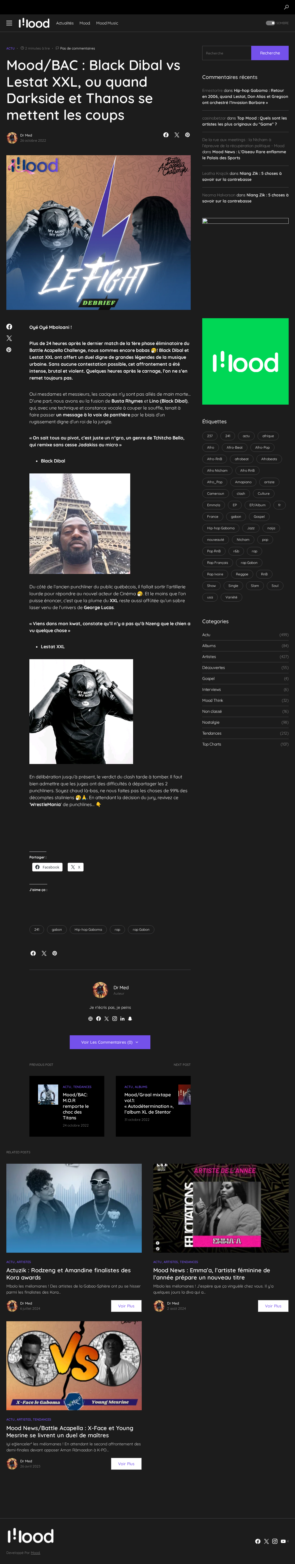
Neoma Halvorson (218, 195)
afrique (268, 436)
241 (36, 929)
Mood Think (212, 700)
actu (246, 436)
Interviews (211, 689)
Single (233, 585)
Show (211, 585)
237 (210, 436)
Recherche (270, 53)
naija (271, 528)
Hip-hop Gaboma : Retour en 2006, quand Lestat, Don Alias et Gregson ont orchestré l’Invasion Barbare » (245, 96)
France (212, 516)
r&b (236, 551)
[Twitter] (266, 1541)
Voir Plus (126, 1306)
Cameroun (215, 493)
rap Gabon (141, 929)
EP (235, 505)
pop (265, 539)
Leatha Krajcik (215, 173)
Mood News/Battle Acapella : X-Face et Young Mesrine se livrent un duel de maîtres (69, 1431)
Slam (255, 585)
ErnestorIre (212, 90)
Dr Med (26, 135)
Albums (141, 1087)
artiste (269, 482)
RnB (264, 574)
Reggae (242, 574)
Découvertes (213, 667)
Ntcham (243, 539)
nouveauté (215, 539)
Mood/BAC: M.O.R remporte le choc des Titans (76, 1106)
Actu (10, 48)
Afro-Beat (235, 447)
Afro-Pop (262, 447)
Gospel (259, 516)
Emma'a (213, 505)
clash (241, 493)
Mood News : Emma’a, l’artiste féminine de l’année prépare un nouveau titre (211, 1274)
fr (279, 505)
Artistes (209, 656)
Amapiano (243, 482)
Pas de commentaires (77, 48)
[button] (286, 7)
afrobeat (242, 459)
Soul (275, 585)
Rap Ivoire (215, 574)
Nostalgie (210, 722)
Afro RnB (247, 470)
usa (210, 597)
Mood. (35, 1552)
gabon (57, 929)
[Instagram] (274, 1541)
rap (117, 929)
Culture (264, 493)
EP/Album (257, 505)
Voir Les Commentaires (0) (107, 1042)
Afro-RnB (214, 459)
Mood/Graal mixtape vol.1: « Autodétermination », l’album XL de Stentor (149, 1103)
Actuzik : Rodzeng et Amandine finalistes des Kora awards (68, 1274)
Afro (210, 447)
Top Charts (211, 744)
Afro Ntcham (217, 470)
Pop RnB (214, 551)
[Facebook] (257, 1541)
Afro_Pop (214, 482)
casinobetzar (214, 118)
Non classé (212, 711)
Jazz (251, 528)
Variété (231, 597)
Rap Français (217, 562)
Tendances (82, 1087)
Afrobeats (269, 459)
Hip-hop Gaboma (88, 929)
